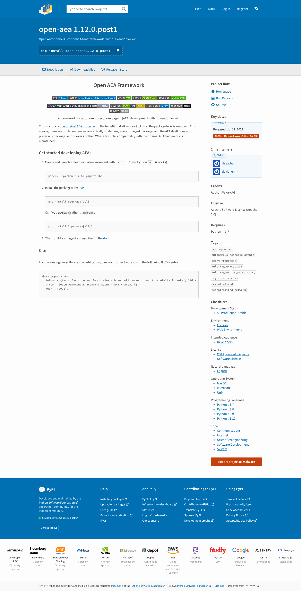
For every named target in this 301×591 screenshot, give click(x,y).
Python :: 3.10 (226, 418)
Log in (226, 9)
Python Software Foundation (57, 502)
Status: (58, 518)
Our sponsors (150, 521)
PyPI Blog (148, 499)
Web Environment (229, 329)
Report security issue (239, 504)
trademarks (117, 586)
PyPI (82, 188)
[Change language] (256, 9)
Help (198, 9)
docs (106, 238)
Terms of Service (236, 499)
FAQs (103, 521)
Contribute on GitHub (197, 504)
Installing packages (112, 499)
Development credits (197, 521)
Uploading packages (112, 504)
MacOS (222, 383)
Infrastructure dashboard (157, 504)
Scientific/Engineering (232, 440)
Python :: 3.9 (225, 414)
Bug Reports (224, 98)
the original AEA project (76, 126)
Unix (220, 392)
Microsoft (223, 388)
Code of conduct (236, 510)
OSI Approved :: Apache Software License (233, 356)
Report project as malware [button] (236, 462)
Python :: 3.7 (225, 404)
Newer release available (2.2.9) (236, 136)
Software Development (233, 444)
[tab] (52, 69)
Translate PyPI (193, 510)
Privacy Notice (235, 515)
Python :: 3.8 (225, 409)
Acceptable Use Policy (240, 521)
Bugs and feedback (195, 499)
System (222, 449)
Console (222, 325)
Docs (211, 9)
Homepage (223, 91)
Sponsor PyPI (192, 515)
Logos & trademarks (154, 515)
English (222, 371)
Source (221, 105)
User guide (106, 510)
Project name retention (114, 515)
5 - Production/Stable (232, 313)
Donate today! (49, 528)
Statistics (148, 510)
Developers (225, 342)
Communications (229, 430)
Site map (219, 586)
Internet (222, 435)
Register (242, 9)
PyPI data (219, 123)
